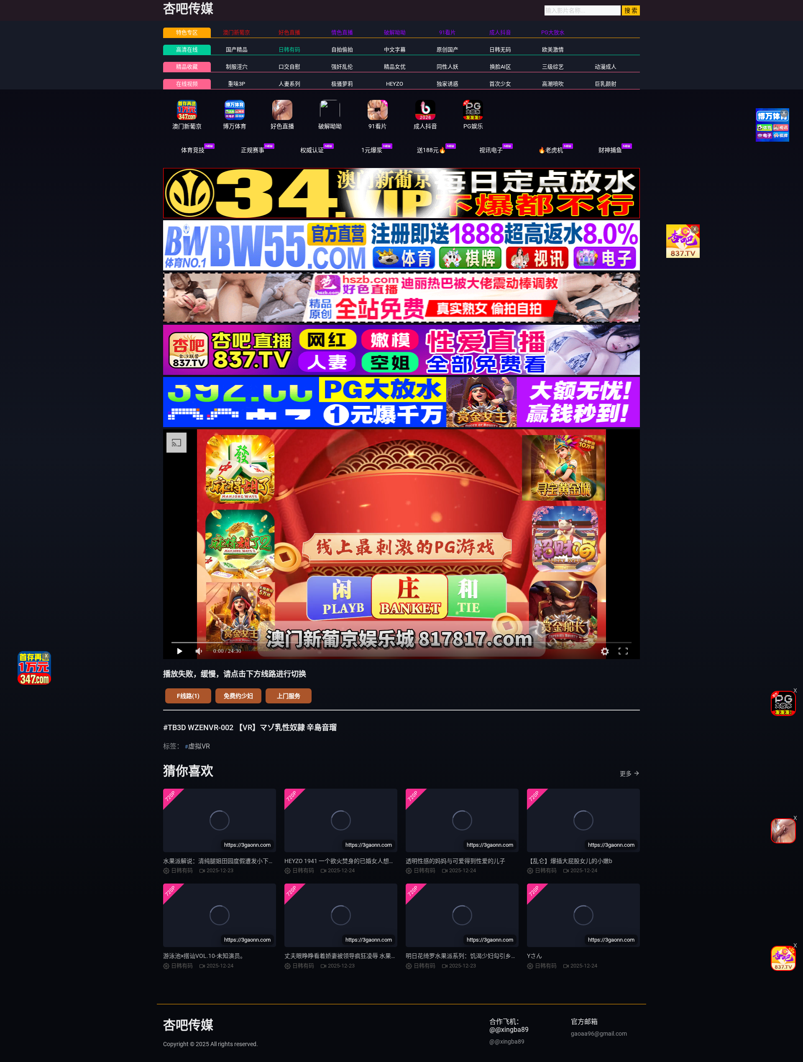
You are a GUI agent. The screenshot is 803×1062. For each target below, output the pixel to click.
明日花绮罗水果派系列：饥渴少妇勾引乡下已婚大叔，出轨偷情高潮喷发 (499, 955)
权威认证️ (312, 150)
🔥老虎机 (550, 150)
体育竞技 (193, 150)
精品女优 (395, 67)
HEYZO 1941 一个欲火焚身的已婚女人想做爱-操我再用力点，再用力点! (376, 861)
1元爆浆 (371, 150)
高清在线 (187, 49)
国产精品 (237, 49)
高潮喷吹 (553, 84)
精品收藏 (187, 67)
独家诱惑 (447, 84)
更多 (626, 773)
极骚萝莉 (342, 84)
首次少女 (500, 84)
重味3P (236, 84)
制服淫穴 (237, 67)
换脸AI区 (500, 67)
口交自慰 (289, 67)
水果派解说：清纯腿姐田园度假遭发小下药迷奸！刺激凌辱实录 (245, 861)
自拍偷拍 (342, 49)
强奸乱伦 (342, 67)
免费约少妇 (238, 696)
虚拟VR (199, 746)
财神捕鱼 (610, 150)
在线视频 (187, 84)
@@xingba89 (506, 1041)
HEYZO (394, 84)
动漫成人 (605, 67)
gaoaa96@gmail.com (599, 1033)
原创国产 (447, 49)
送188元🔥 (431, 150)
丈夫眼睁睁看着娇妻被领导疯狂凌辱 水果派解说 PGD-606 (358, 955)
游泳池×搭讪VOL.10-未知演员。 (204, 955)
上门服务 (288, 696)
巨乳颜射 (605, 84)
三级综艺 (553, 67)
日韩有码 (289, 49)
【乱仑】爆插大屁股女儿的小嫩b (569, 861)
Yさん (534, 955)
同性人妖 (447, 67)
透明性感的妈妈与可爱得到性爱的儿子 (455, 861)
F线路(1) (188, 696)
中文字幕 (395, 49)
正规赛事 (252, 150)
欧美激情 (553, 49)
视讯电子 (491, 150)
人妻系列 (289, 84)
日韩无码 (500, 49)
